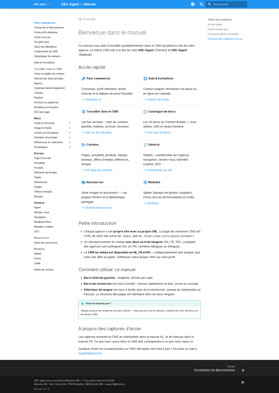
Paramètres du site (159, 170)
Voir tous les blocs (158, 132)
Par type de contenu (98, 170)
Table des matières (220, 19)
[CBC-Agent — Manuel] (45, 4)
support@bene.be (90, 353)
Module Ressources (98, 207)
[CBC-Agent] (243, 382)
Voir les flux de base (98, 132)
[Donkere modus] (192, 4)
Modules (152, 203)
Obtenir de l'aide (157, 99)
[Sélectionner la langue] (201, 4)
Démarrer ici (93, 99)
